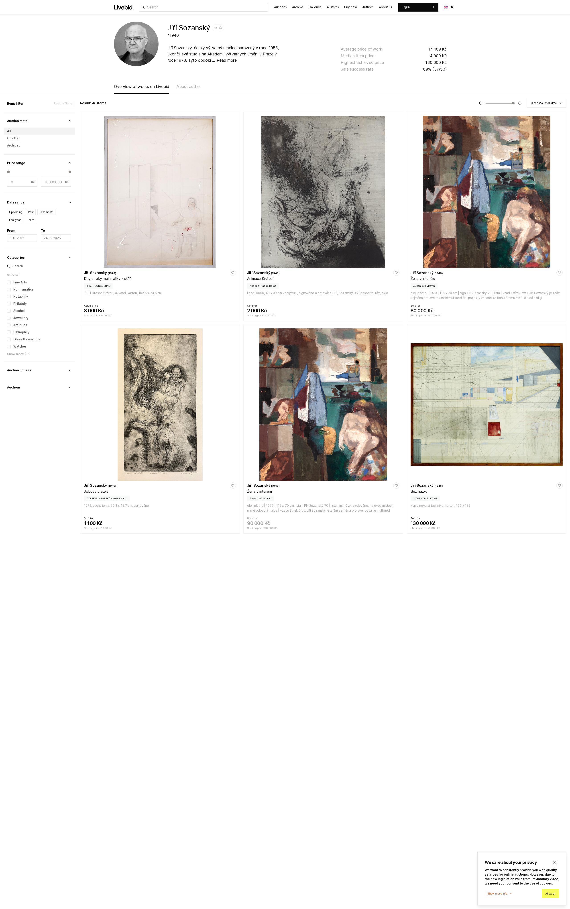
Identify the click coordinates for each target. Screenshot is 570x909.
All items (333, 7)
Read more (227, 60)
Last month (46, 212)
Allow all (550, 893)
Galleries (315, 7)
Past (31, 212)
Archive (297, 7)
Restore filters (63, 103)
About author (188, 86)
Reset (30, 220)
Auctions (280, 7)
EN (451, 7)
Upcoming (15, 212)
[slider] (8, 172)
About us (385, 7)
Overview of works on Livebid (141, 86)
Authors (368, 7)
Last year (15, 220)
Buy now (350, 7)
